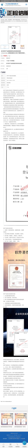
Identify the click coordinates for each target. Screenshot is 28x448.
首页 (6, 19)
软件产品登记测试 (16, 19)
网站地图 (23, 438)
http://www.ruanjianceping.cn (6, 401)
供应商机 (10, 19)
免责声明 (14, 438)
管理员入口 (19, 438)
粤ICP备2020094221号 (17, 435)
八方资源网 (10, 438)
